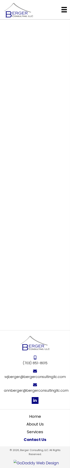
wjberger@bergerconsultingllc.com (35, 106)
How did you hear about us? (33, 277)
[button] (35, 400)
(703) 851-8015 (35, 92)
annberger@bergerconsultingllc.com (36, 390)
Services (35, 432)
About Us (35, 424)
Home (35, 416)
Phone (22, 200)
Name (22, 178)
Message (25, 244)
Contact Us (35, 439)
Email (21, 222)
